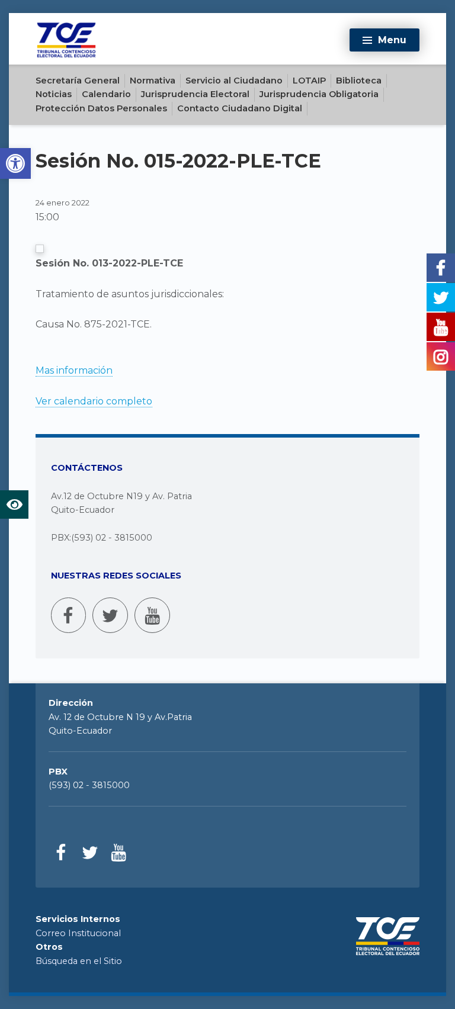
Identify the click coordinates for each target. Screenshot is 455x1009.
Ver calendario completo (94, 401)
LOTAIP (309, 80)
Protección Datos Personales (101, 108)
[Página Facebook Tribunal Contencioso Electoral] (68, 615)
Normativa (152, 80)
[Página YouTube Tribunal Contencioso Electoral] (152, 615)
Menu (392, 40)
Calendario (106, 94)
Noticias (54, 94)
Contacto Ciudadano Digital (239, 108)
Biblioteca (359, 80)
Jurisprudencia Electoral (195, 94)
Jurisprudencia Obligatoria (319, 94)
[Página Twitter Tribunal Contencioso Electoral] (110, 615)
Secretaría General (78, 80)
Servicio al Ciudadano (234, 80)
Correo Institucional (78, 933)
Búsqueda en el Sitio (79, 961)
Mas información (74, 370)
